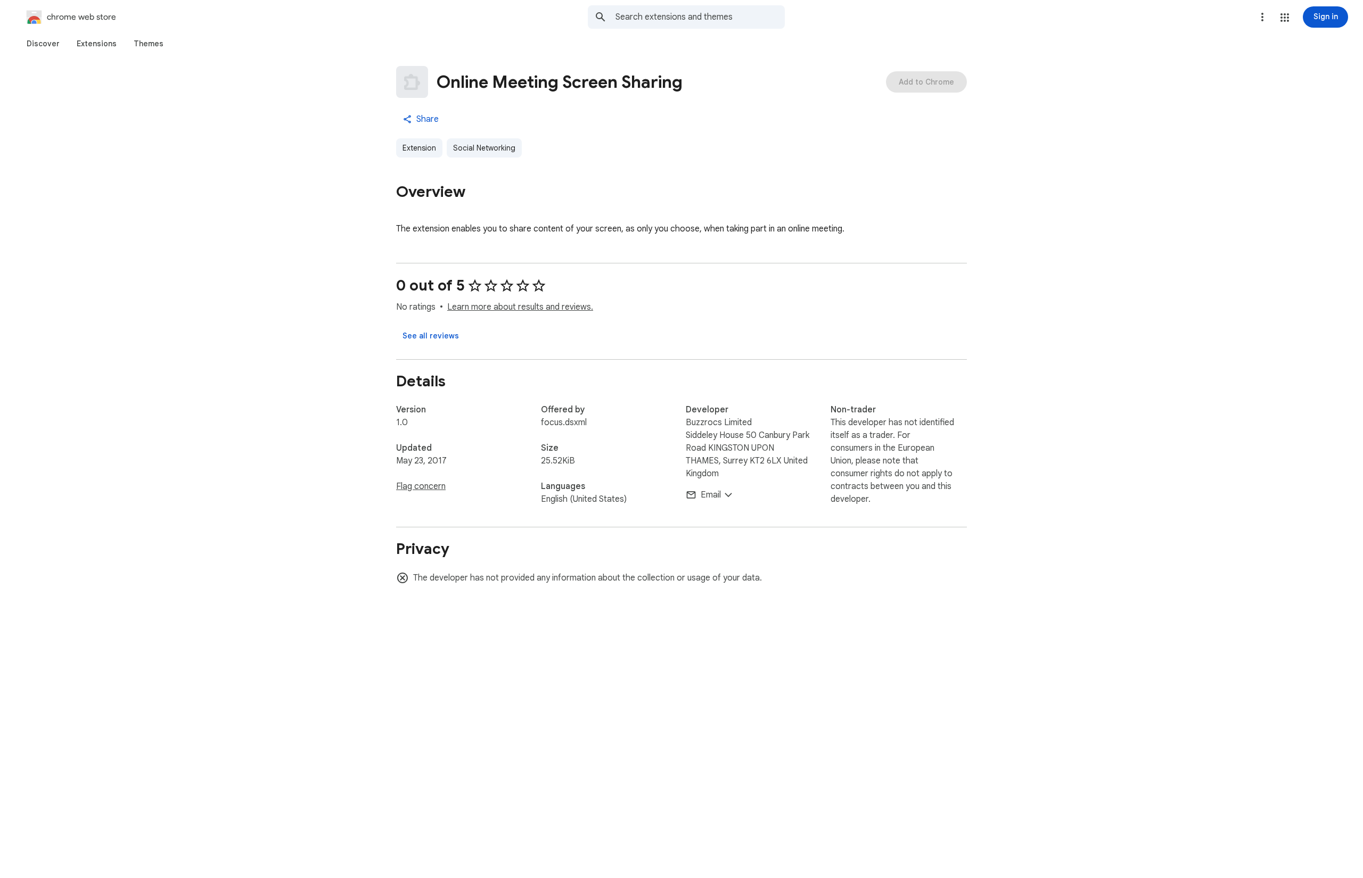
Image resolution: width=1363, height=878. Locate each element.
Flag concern (421, 486)
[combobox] (700, 17)
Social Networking (484, 148)
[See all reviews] (430, 336)
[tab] (43, 43)
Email (711, 495)
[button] (1284, 17)
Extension (419, 148)
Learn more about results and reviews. (520, 307)
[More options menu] (1262, 17)
